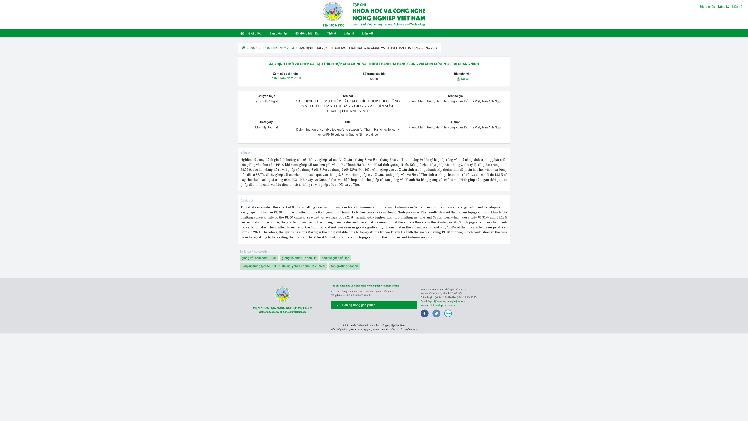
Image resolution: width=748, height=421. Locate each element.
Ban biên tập (278, 33)
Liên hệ (349, 33)
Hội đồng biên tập (307, 33)
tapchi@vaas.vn (436, 301)
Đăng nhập (707, 7)
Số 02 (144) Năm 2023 (278, 48)
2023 (253, 48)
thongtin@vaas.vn (456, 301)
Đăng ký (723, 7)
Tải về (464, 79)
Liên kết (367, 33)
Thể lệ (331, 33)
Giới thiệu (255, 33)
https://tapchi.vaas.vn (443, 305)
